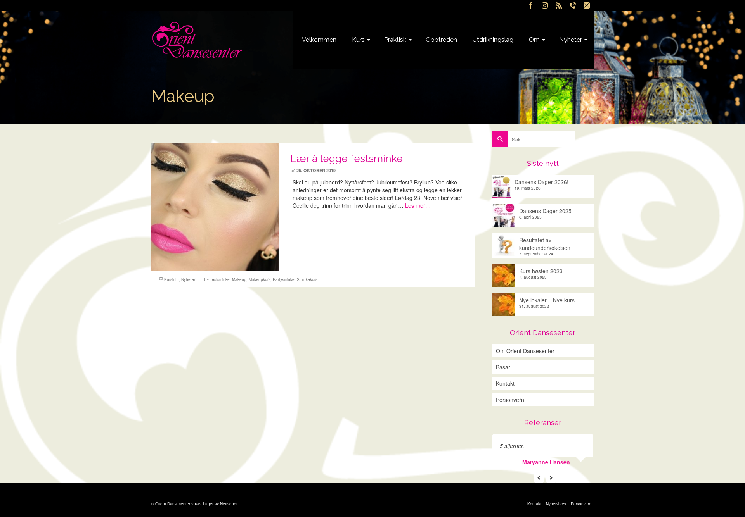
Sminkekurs (307, 279)
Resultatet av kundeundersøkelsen (544, 244)
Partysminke (284, 279)
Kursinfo (171, 279)
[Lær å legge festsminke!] (215, 206)
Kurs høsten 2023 (541, 271)
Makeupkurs (259, 279)
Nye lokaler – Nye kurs (547, 300)
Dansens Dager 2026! (541, 182)
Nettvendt (228, 504)
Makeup (239, 279)
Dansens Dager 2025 (545, 211)
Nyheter (188, 279)
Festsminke (220, 279)
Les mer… (418, 205)
